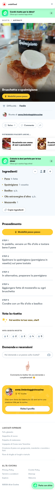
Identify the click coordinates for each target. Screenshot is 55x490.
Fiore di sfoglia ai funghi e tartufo (16, 454)
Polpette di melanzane (11, 440)
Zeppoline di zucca (9, 436)
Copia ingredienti (15, 210)
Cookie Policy (34, 470)
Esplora (5, 478)
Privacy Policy (8, 470)
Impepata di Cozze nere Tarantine (16, 444)
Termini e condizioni (10, 474)
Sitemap (31, 474)
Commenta (29, 125)
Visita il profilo (27, 408)
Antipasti (17, 20)
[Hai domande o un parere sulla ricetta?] (25, 354)
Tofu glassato (7, 432)
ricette (5, 20)
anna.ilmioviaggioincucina (30, 114)
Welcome (32, 478)
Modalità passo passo (18, 96)
